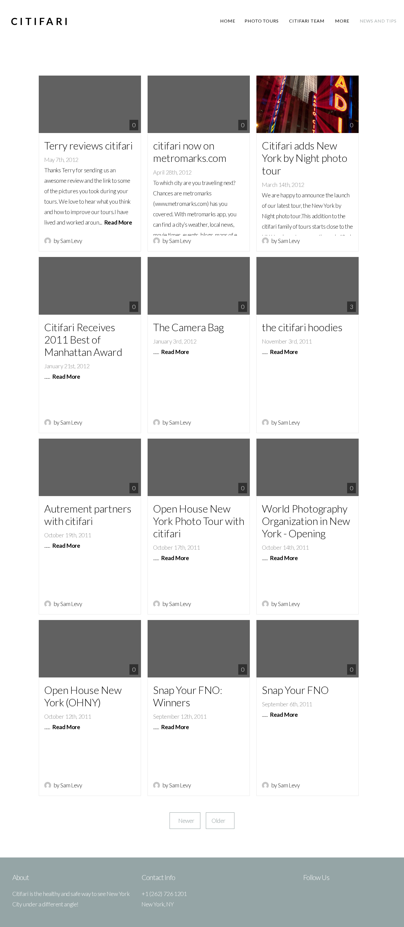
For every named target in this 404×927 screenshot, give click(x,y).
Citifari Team (307, 20)
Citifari (40, 21)
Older (220, 820)
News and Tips (378, 20)
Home (227, 20)
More (342, 20)
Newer (185, 820)
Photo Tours (262, 20)
